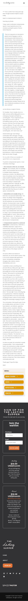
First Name (8, 432)
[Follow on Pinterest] (13, 573)
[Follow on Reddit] (19, 573)
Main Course (10, 376)
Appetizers (9, 388)
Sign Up (8, 565)
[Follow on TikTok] (16, 573)
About (5, 560)
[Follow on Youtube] (10, 573)
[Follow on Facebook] (7, 573)
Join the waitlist (14, 448)
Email (7, 439)
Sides (7, 382)
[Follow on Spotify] (4, 576)
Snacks (8, 393)
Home (5, 555)
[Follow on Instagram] (4, 573)
